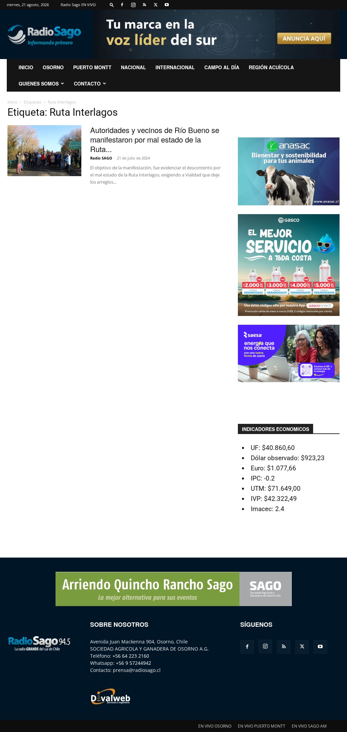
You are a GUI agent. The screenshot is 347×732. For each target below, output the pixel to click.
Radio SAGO (101, 158)
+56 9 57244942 (133, 663)
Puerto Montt (92, 67)
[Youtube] (167, 5)
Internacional (175, 67)
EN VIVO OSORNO (214, 726)
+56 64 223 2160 (131, 656)
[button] (112, 4)
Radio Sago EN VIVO (78, 4)
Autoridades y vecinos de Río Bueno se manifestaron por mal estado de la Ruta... (154, 139)
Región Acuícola (271, 67)
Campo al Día (221, 67)
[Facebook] (122, 5)
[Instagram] (133, 5)
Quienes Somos (39, 83)
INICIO (26, 67)
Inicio (12, 102)
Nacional (133, 67)
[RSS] (144, 5)
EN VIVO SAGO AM (309, 726)
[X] (155, 5)
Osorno (53, 67)
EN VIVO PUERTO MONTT (261, 726)
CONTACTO (87, 83)
